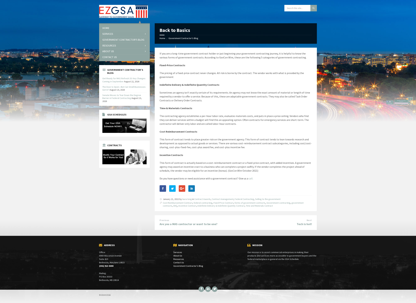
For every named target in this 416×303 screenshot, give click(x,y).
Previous (164, 220)
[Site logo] (123, 17)
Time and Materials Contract (259, 205)
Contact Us (178, 262)
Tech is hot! (304, 224)
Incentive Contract (187, 205)
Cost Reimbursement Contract (177, 202)
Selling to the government (267, 199)
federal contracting (203, 202)
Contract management (223, 199)
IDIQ (175, 205)
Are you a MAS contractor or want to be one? (188, 224)
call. (251, 178)
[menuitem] (124, 28)
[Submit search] (313, 8)
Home (162, 38)
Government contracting (278, 202)
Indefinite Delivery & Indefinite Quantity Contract (221, 205)
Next (309, 220)
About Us (177, 255)
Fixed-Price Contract (223, 202)
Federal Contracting (244, 199)
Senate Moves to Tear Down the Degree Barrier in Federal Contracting (121, 97)
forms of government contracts (249, 202)
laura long (187, 199)
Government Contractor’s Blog (183, 38)
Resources (178, 259)
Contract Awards (202, 199)
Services (177, 252)
